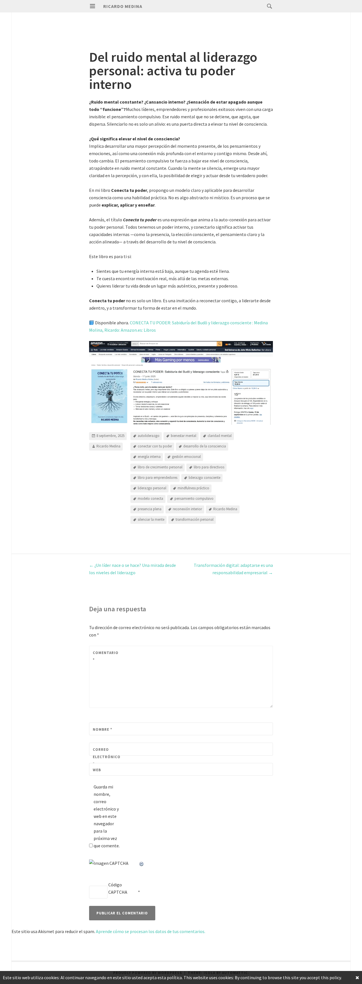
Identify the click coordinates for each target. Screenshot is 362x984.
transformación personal (195, 519)
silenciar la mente (151, 519)
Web (97, 770)
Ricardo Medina (122, 6)
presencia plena (149, 509)
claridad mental (220, 436)
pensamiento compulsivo (194, 498)
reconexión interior (187, 509)
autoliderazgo (149, 436)
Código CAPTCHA (117, 888)
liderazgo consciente (204, 477)
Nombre (102, 729)
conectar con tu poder (155, 446)
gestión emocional (186, 457)
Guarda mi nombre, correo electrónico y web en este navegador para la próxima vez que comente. (107, 816)
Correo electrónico (105, 756)
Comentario (105, 656)
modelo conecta (150, 498)
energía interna (149, 457)
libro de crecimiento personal (160, 467)
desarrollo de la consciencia (204, 446)
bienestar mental (183, 436)
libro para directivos (209, 467)
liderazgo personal (152, 488)
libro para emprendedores (157, 477)
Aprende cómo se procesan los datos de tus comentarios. (150, 931)
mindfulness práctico (193, 488)
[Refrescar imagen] (142, 863)
